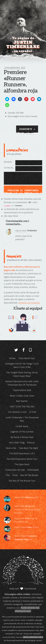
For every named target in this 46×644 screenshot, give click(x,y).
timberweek (33, 469)
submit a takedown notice (33, 637)
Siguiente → (27, 129)
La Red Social (22, 426)
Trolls (15, 475)
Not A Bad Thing (16, 442)
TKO (8, 475)
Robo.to (31, 442)
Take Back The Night (28, 448)
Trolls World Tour (26, 358)
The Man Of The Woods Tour (22, 480)
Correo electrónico (9, 167)
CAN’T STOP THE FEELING (22, 406)
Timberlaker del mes (15, 469)
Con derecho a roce (17, 412)
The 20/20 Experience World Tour (22, 459)
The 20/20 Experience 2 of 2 (22, 453)
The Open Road (22, 464)
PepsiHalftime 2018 (22, 390)
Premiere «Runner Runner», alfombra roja (21, 81)
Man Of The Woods (29, 475)
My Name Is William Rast (21, 437)
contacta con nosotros (29, 302)
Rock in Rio (11, 448)
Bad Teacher (22, 401)
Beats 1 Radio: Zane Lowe (22, 395)
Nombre (8, 161)
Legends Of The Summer (22, 431)
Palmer (12, 358)
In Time (32, 412)
